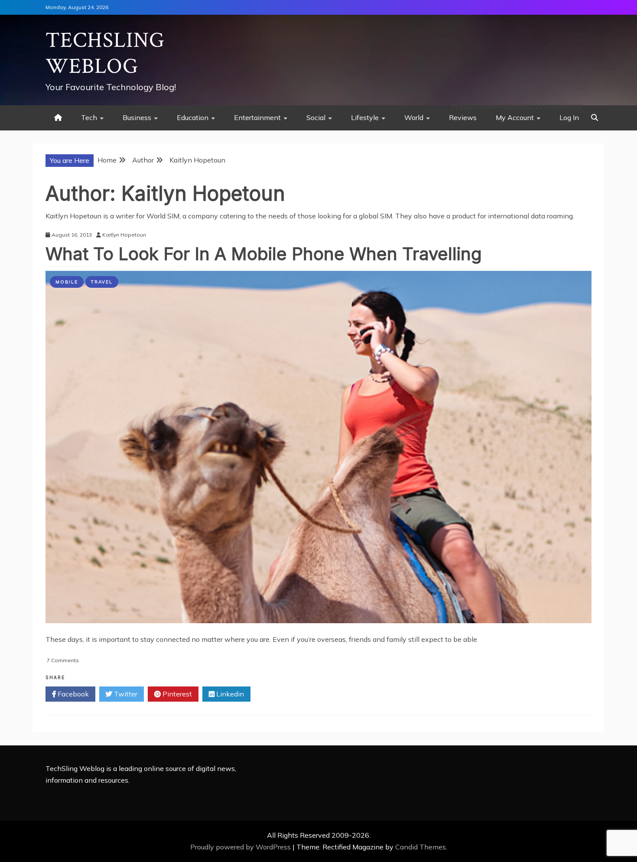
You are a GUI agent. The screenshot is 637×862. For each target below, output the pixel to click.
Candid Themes (420, 846)
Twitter (124, 694)
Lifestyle (365, 117)
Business (137, 117)
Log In (569, 117)
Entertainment (257, 117)
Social (315, 117)
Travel (102, 282)
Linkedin (229, 694)
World (413, 117)
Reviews (463, 117)
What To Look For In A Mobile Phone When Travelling (264, 253)
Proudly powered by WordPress (241, 846)
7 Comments (63, 660)
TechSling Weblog (105, 53)
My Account (515, 117)
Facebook (72, 694)
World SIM (162, 215)
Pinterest (176, 694)
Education (192, 117)
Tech (89, 117)
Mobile (66, 282)
